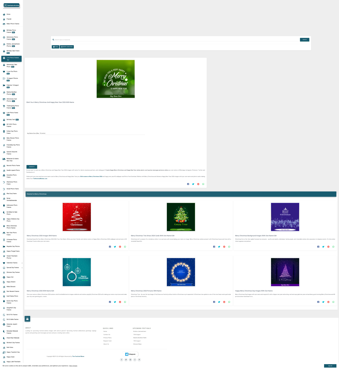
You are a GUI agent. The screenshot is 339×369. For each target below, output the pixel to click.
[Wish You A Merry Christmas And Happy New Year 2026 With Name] (115, 78)
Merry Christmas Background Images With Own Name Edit (256, 236)
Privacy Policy (107, 338)
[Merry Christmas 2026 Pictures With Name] (181, 272)
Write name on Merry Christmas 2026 (91, 176)
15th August (137, 334)
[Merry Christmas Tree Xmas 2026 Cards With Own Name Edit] (181, 217)
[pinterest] (130, 360)
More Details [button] (73, 366)
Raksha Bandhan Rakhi (139, 338)
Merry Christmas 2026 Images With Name (42, 236)
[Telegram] (130, 354)
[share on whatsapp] (203, 184)
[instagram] (135, 360)
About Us (106, 344)
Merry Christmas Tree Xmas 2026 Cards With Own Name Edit (152, 236)
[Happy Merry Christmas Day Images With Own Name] (285, 272)
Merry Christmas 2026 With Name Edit (40, 291)
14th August (137, 341)
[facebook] (121, 360)
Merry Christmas (68, 46)
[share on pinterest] (198, 184)
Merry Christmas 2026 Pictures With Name (146, 291)
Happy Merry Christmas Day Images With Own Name (254, 291)
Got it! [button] (330, 366)
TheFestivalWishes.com (40, 178)
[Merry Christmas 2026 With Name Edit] (77, 272)
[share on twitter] (193, 184)
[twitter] (126, 360)
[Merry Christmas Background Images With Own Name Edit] (285, 217)
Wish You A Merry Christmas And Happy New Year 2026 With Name (50, 102)
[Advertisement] (181, 17)
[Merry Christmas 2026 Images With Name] (77, 217)
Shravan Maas (137, 344)
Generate (32, 166)
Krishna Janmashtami (139, 331)
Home (56, 46)
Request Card (107, 341)
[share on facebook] (188, 184)
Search (305, 39)
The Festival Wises (78, 356)
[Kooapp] (139, 360)
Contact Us (106, 334)
